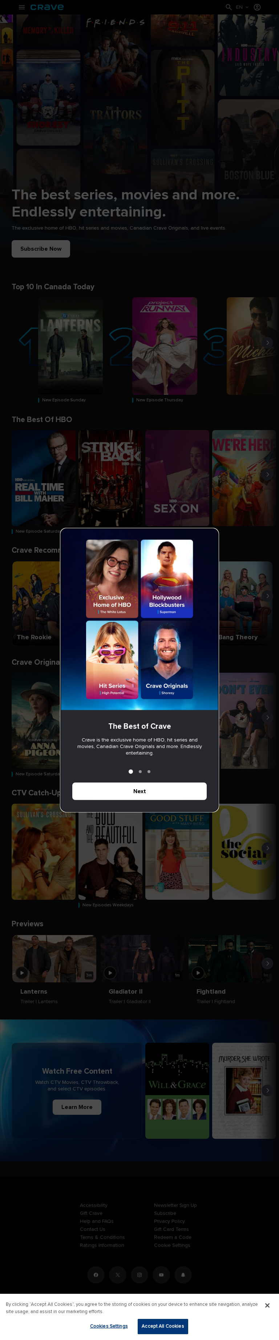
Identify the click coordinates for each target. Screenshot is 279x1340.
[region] (139, 1317)
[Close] (267, 1305)
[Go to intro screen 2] (140, 771)
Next (139, 791)
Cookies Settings (109, 1326)
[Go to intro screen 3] (148, 771)
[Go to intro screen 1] (131, 772)
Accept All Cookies (163, 1326)
